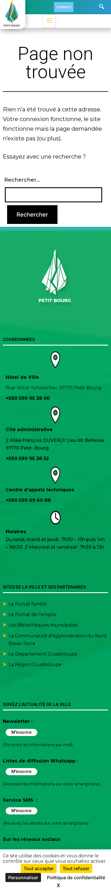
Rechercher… (22, 180)
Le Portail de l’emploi (32, 614)
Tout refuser (76, 868)
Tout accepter (39, 868)
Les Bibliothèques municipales (43, 625)
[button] (101, 7)
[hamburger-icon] (49, 21)
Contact (63, 7)
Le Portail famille (28, 604)
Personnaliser (23, 877)
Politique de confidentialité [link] (76, 877)
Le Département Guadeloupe (43, 654)
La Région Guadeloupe (35, 664)
